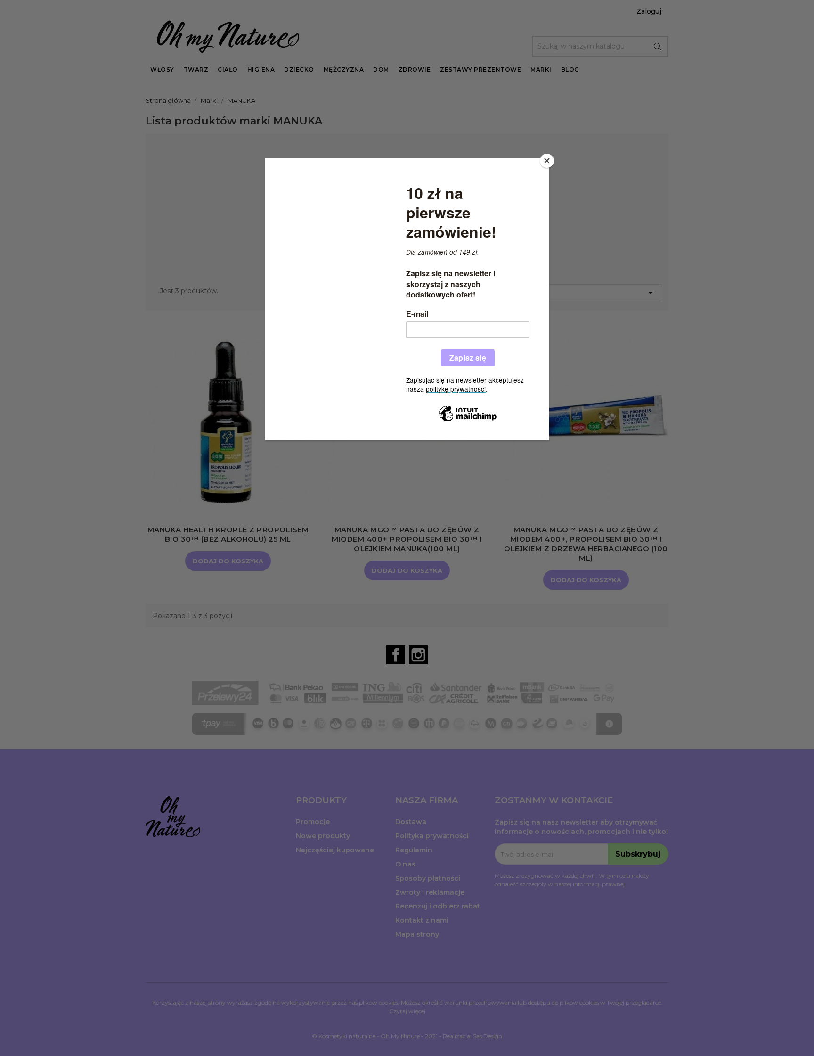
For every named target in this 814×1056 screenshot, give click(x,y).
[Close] (547, 161)
